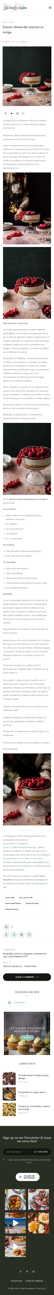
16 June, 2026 (23, 1096)
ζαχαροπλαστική (11, 909)
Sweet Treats (8, 22)
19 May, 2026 (22, 1113)
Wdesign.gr (41, 1288)
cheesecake (9, 897)
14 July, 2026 (22, 1082)
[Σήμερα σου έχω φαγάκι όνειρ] (15, 1246)
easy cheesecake (26, 897)
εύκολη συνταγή (32, 903)
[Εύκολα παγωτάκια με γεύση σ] (38, 1199)
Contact (27, 1037)
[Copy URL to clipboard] (23, 113)
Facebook (19, 1002)
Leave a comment (25, 977)
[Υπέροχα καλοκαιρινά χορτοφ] (15, 1199)
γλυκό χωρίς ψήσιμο (13, 903)
